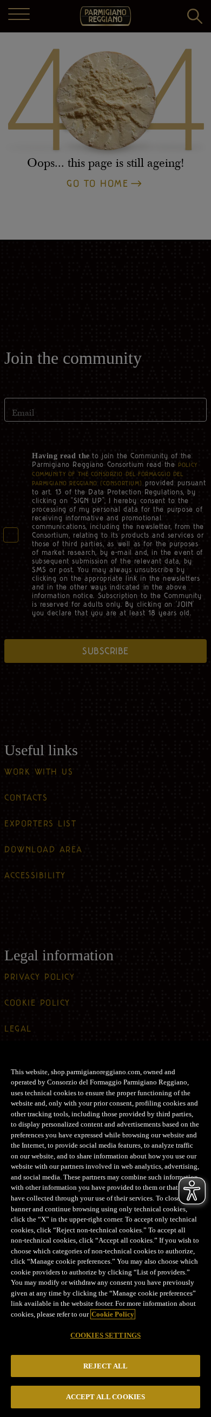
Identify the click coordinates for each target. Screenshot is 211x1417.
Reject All (105, 1366)
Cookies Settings (105, 1335)
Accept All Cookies (105, 1397)
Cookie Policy (112, 1314)
